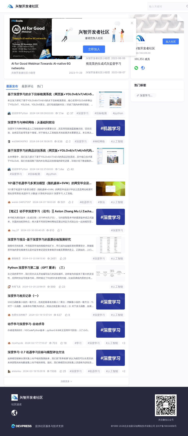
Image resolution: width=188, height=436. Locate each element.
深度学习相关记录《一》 (24, 296)
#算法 (101, 202)
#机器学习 (86, 202)
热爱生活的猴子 (19, 314)
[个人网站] (14, 413)
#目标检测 (101, 113)
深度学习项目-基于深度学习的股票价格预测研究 (39, 239)
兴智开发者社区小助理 (23, 72)
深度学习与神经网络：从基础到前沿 (31, 122)
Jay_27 (15, 230)
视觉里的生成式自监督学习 (103, 63)
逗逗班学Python (20, 113)
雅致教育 (16, 258)
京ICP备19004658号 (166, 426)
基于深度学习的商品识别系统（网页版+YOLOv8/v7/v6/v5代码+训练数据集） (50, 151)
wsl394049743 (20, 141)
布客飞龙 (16, 286)
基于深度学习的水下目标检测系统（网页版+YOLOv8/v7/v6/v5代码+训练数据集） (50, 94)
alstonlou (16, 371)
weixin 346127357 (21, 202)
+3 (123, 342)
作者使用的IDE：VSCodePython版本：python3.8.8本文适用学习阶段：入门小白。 (49, 330)
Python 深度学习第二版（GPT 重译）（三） (37, 267)
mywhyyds (17, 343)
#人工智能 (117, 141)
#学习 (78, 342)
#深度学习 (82, 113)
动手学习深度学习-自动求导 (26, 324)
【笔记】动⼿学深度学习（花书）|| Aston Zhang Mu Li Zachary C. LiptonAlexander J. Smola (50, 211)
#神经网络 (99, 141)
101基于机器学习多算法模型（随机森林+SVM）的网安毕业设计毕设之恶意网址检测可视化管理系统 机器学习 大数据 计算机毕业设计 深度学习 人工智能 (50, 183)
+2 (123, 371)
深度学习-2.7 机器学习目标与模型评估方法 (36, 352)
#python (118, 113)
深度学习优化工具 (147, 95)
